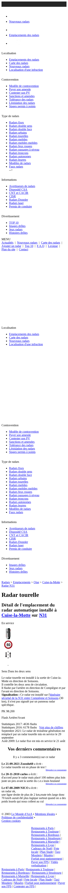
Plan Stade (46, 851)
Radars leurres (17, 159)
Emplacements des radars (24, 59)
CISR (12, 196)
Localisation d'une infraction (26, 69)
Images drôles (17, 226)
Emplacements (21, 582)
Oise (36, 582)
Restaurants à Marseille (45, 841)
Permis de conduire (20, 206)
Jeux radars (15, 229)
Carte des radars (18, 63)
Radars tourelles (18, 136)
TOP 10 (14, 222)
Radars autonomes (20, 156)
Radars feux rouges (20, 146)
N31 (43, 615)
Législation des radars (22, 102)
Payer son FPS (40, 862)
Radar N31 (8, 585)
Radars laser (16, 203)
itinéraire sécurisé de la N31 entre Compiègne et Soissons (31, 696)
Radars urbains (18, 132)
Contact (23, 249)
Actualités (7, 242)
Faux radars (16, 166)
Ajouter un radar (11, 246)
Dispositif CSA (18, 189)
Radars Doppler (18, 199)
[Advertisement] (34, 287)
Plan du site (8, 249)
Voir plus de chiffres (51, 727)
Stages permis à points (22, 106)
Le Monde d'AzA (21, 814)
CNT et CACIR (18, 192)
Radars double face (20, 129)
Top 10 (29, 246)
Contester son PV (19, 92)
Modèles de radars (20, 163)
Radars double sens (20, 125)
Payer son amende (20, 89)
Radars (6, 582)
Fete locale (30, 879)
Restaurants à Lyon (42, 845)
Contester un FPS (24, 886)
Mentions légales (45, 814)
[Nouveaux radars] (12, 16)
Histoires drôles (18, 232)
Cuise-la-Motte (51, 582)
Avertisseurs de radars (22, 186)
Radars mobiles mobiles (23, 142)
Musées (48, 855)
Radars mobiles (18, 139)
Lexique (53, 246)
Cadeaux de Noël (41, 848)
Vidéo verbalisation (44, 863)
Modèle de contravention (24, 86)
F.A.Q (40, 246)
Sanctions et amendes (22, 96)
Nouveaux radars (19, 66)
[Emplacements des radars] (12, 29)
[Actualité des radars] (18, 43)
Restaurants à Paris (42, 828)
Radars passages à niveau (24, 149)
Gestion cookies (11, 820)
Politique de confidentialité (17, 817)
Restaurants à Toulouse (45, 831)
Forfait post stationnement (46, 858)
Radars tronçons (18, 153)
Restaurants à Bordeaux (45, 835)
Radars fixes (16, 122)
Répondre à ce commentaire (56, 770)
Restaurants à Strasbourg (46, 838)
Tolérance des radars (21, 99)
